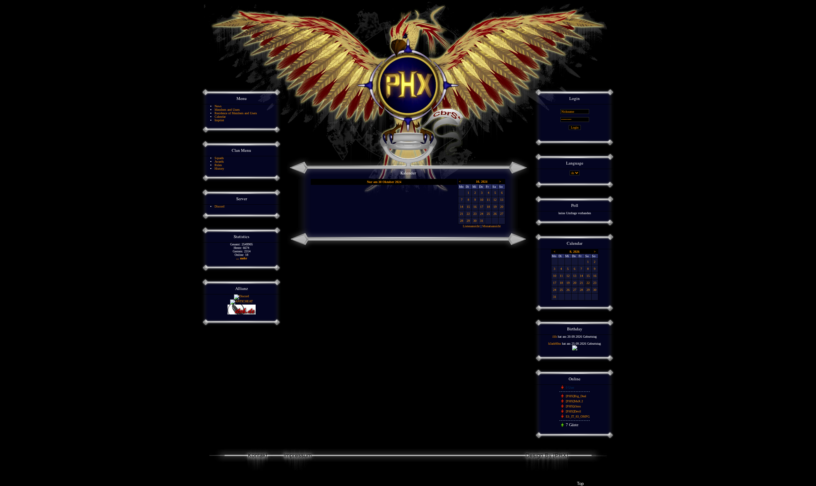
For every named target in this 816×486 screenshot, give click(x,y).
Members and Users (227, 109)
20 (501, 206)
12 (495, 199)
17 (481, 206)
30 (475, 220)
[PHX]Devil (573, 411)
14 (461, 206)
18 (488, 206)
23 (475, 213)
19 (495, 206)
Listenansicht (471, 226)
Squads (219, 158)
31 (481, 220)
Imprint (219, 120)
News (218, 106)
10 (481, 199)
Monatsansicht (491, 226)
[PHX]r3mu (573, 406)
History (219, 168)
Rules (218, 165)
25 (488, 213)
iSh (554, 336)
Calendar (220, 116)
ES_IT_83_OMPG (578, 416)
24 (481, 213)
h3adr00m (554, 343)
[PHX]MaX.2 (574, 401)
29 (468, 220)
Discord (219, 206)
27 (501, 213)
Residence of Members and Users (236, 113)
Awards (219, 161)
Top (580, 483)
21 (461, 213)
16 (475, 206)
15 (468, 206)
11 (488, 199)
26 (495, 213)
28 (461, 220)
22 (468, 213)
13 (501, 199)
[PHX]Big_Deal (576, 396)
